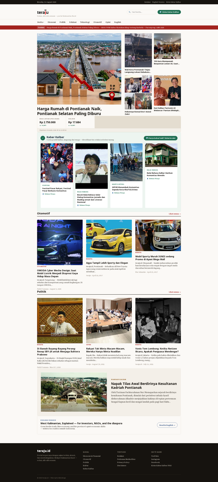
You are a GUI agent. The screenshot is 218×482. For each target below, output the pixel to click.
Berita (40, 22)
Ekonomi (52, 22)
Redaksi (147, 2)
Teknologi (85, 22)
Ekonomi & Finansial (92, 456)
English (117, 22)
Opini (107, 22)
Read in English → (167, 425)
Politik (62, 22)
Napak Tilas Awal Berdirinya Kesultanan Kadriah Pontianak (144, 385)
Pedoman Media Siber (126, 459)
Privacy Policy (123, 462)
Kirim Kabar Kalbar (173, 2)
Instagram (155, 459)
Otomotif (97, 22)
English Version (158, 2)
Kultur (85, 465)
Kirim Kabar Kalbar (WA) (161, 465)
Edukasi (72, 22)
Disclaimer (121, 465)
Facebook (155, 462)
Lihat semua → (175, 214)
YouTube (155, 456)
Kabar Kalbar (88, 469)
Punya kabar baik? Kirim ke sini (161, 138)
